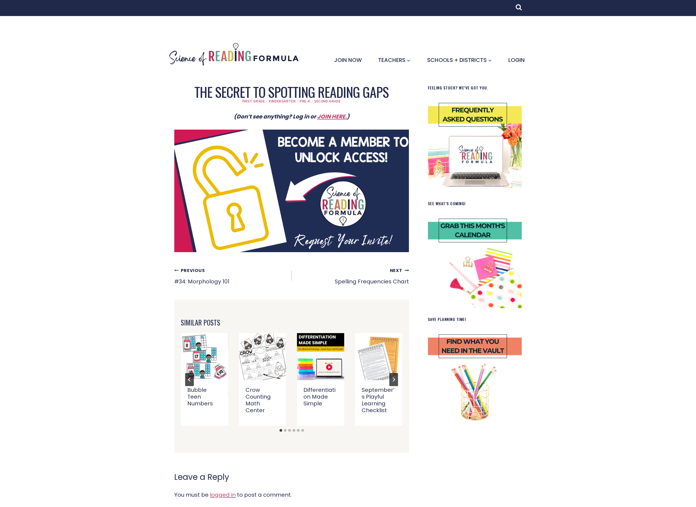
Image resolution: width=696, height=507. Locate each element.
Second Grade (327, 101)
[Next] (393, 379)
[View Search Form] (521, 10)
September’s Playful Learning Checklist (378, 400)
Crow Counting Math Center (258, 400)
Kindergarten (282, 101)
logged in (223, 495)
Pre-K (305, 101)
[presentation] (204, 356)
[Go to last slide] (189, 379)
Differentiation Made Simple (319, 396)
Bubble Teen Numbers (200, 396)
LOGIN (516, 60)
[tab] (280, 430)
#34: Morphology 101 (201, 276)
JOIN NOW (348, 60)
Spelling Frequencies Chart (372, 276)
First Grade (254, 101)
